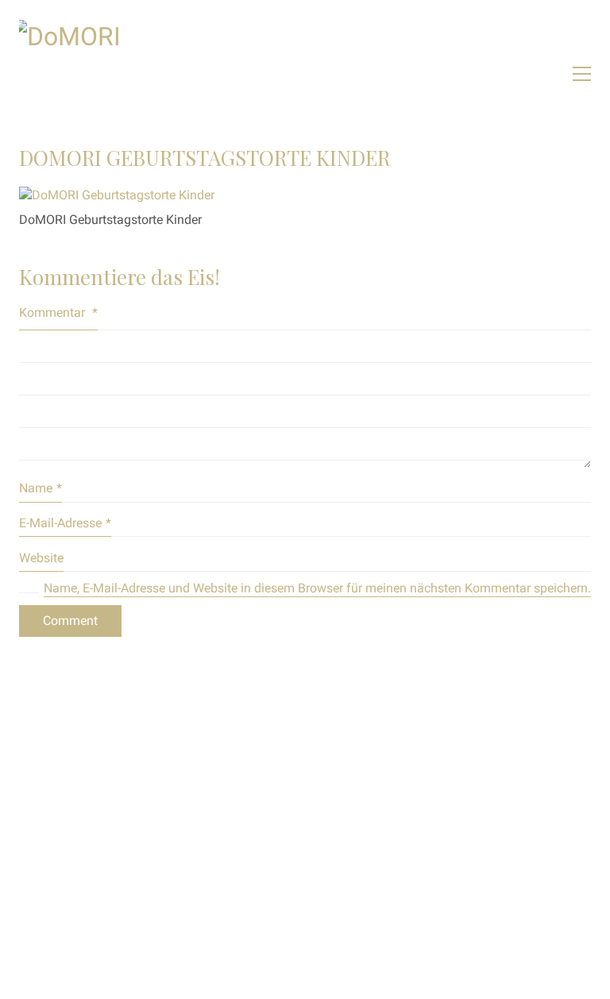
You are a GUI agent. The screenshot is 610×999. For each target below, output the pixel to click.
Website (41, 557)
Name (40, 488)
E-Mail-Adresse (65, 522)
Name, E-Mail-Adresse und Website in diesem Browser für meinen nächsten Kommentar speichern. (317, 588)
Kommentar (58, 312)
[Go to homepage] (138, 73)
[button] (582, 74)
